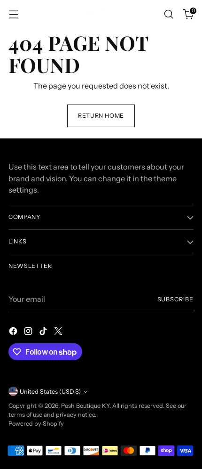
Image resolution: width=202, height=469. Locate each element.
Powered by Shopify (36, 423)
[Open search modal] (168, 14)
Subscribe (175, 299)
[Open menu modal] (13, 14)
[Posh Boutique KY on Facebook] (14, 332)
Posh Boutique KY (85, 405)
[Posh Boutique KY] (101, 14)
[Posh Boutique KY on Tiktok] (44, 332)
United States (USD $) (50, 391)
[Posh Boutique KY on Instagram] (29, 332)
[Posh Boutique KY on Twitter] (59, 332)
